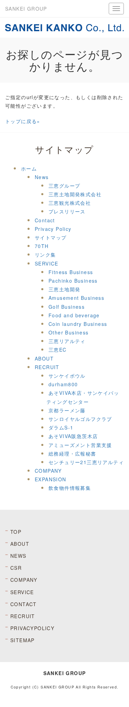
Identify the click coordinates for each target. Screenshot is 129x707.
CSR (16, 567)
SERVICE (46, 263)
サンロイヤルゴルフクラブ (80, 418)
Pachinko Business (73, 280)
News (42, 177)
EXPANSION (50, 479)
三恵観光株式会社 (70, 202)
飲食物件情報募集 (70, 487)
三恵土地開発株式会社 (75, 194)
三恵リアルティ (67, 341)
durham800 (63, 384)
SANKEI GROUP (26, 8)
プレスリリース (67, 211)
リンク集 (45, 254)
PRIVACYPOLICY (32, 628)
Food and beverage (74, 315)
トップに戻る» (22, 121)
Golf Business (67, 306)
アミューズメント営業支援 (80, 444)
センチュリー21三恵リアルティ (86, 462)
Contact (45, 220)
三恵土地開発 (64, 289)
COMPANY (48, 470)
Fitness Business (71, 272)
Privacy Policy (53, 228)
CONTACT (23, 604)
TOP (15, 531)
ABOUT (44, 358)
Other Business (69, 332)
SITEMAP (22, 640)
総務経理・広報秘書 (72, 453)
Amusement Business (76, 297)
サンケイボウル (67, 375)
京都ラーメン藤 (67, 410)
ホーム (29, 168)
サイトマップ (50, 237)
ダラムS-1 (61, 427)
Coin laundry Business (78, 323)
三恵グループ (64, 185)
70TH (42, 246)
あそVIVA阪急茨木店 (73, 436)
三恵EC (58, 349)
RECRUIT (47, 367)
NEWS (18, 555)
